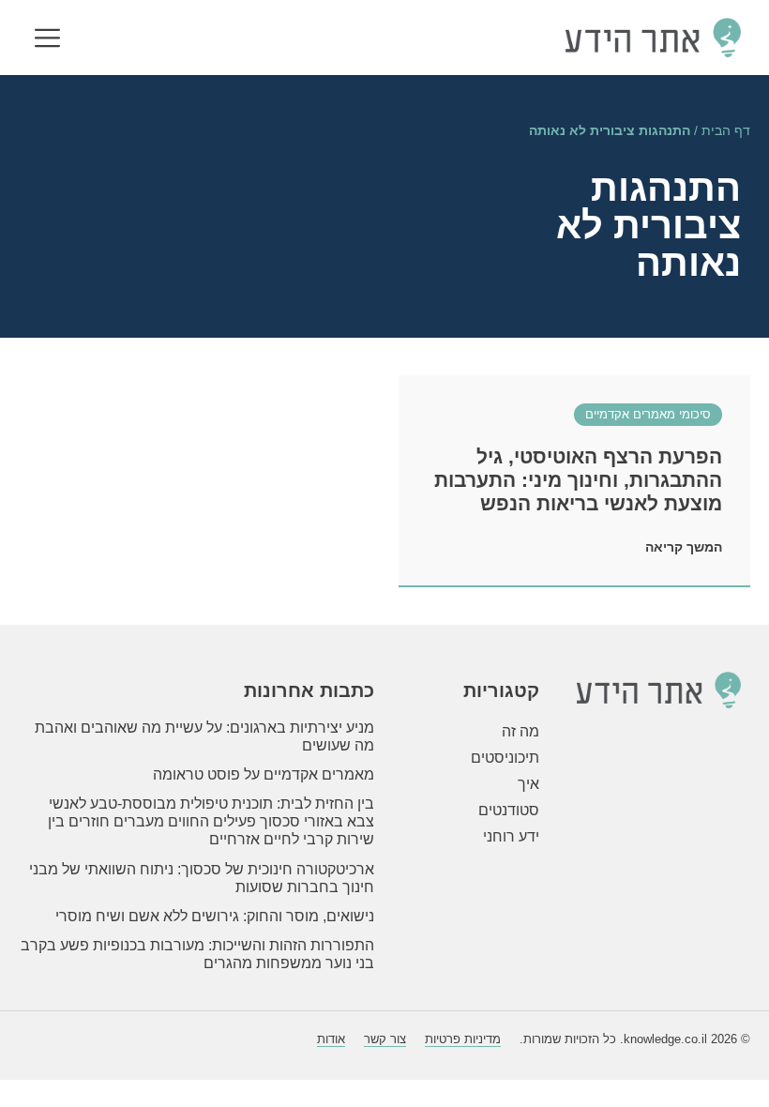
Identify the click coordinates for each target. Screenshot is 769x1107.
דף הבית (725, 131)
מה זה (520, 731)
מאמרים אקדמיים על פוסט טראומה (263, 774)
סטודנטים (508, 810)
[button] (47, 40)
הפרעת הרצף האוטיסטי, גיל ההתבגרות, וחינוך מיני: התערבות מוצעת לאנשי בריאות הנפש (578, 480)
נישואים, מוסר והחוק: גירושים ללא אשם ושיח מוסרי (214, 916)
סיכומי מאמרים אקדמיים (648, 414)
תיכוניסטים (505, 758)
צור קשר (385, 1039)
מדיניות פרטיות (463, 1039)
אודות (331, 1039)
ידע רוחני (511, 836)
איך (528, 784)
